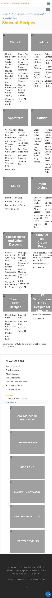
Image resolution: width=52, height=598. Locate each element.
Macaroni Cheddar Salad (38, 141)
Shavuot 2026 (38, 14)
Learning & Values (27, 491)
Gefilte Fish (10, 169)
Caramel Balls (22, 316)
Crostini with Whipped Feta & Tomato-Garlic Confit (11, 146)
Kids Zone (27, 467)
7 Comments (38, 267)
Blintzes (8, 333)
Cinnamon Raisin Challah (9, 102)
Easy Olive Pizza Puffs (23, 150)
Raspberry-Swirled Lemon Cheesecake (10, 268)
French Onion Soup (13, 198)
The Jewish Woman (27, 516)
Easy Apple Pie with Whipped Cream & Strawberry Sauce (23, 259)
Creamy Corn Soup (13, 201)
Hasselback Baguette (23, 156)
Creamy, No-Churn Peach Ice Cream (11, 284)
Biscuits (21, 327)
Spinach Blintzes (48, 55)
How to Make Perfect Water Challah (21, 90)
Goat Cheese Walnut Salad (37, 151)
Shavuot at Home (10, 18)
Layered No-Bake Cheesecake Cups (10, 325)
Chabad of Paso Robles (15, 3)
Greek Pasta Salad (36, 132)
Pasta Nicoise (37, 160)
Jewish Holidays (23, 14)
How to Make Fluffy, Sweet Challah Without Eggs (10, 60)
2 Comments (38, 318)
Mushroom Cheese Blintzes (38, 83)
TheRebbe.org (27, 442)
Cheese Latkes (8, 337)
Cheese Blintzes (37, 67)
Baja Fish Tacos (38, 225)
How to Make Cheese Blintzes (37, 58)
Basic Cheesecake (23, 282)
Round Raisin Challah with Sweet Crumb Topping (10, 89)
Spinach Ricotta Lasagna (37, 209)
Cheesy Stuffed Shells (37, 200)
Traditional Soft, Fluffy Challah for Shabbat (23, 77)
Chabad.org (20, 579)
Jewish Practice (9, 14)
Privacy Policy (40, 579)
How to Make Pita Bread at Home (9, 75)
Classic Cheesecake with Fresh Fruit (10, 256)
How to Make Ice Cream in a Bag (23, 273)
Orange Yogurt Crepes (37, 74)
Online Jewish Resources (27, 418)
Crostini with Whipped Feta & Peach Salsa (11, 134)
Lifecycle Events (27, 541)
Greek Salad (47, 159)
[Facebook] (26, 588)
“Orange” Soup (12, 209)
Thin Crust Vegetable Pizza (38, 218)
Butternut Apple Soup (15, 205)
